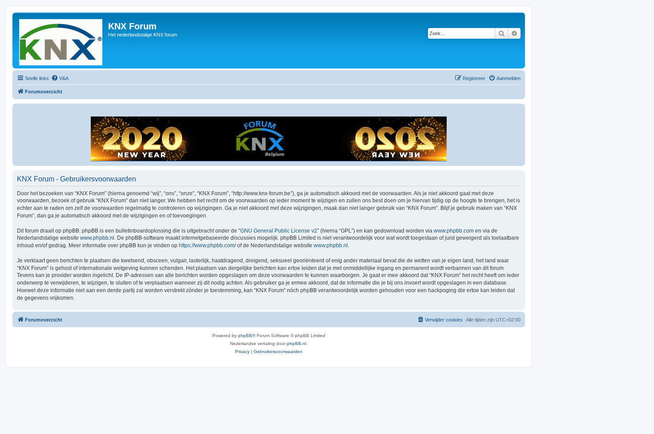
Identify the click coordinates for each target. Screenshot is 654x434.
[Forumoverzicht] (61, 40)
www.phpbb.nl (97, 238)
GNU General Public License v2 (278, 231)
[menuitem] (60, 78)
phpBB (245, 335)
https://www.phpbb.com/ (207, 245)
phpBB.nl (296, 343)
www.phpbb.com (454, 231)
